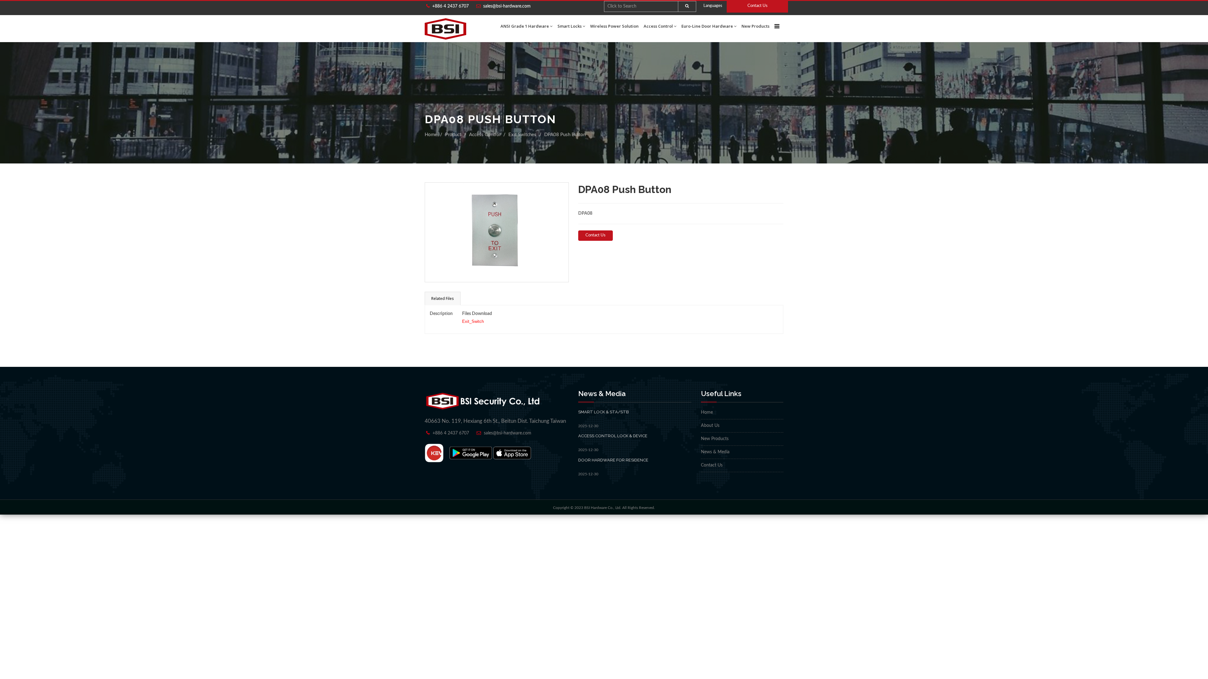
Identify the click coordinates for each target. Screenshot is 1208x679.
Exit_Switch (473, 321)
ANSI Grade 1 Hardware (525, 26)
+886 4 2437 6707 (449, 6)
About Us (710, 425)
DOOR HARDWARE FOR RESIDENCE (613, 460)
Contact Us (757, 6)
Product (453, 134)
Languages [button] (712, 6)
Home (431, 134)
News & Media (715, 452)
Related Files (442, 298)
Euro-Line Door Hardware (707, 26)
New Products (755, 26)
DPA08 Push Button (565, 134)
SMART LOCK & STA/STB (603, 412)
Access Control (658, 26)
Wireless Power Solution (614, 26)
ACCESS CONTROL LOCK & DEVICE (612, 435)
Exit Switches (522, 134)
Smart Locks (569, 26)
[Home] (445, 29)
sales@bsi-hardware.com (507, 6)
